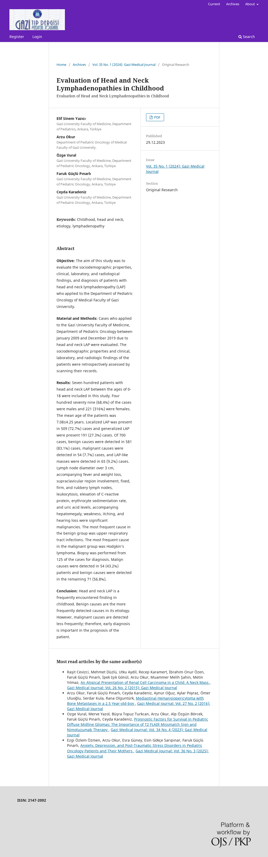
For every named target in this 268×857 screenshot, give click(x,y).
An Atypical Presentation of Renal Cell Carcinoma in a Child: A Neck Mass (145, 682)
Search (248, 36)
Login (37, 36)
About (250, 4)
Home (61, 64)
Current (214, 4)
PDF (156, 117)
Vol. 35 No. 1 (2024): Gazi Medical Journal (123, 64)
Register (16, 36)
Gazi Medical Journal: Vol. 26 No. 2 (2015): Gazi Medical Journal (122, 687)
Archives (232, 4)
